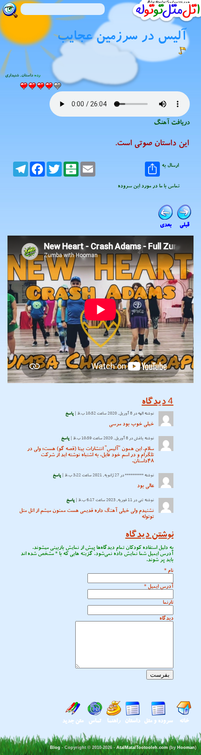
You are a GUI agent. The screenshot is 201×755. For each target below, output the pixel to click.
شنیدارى (12, 75)
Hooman (186, 747)
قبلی (184, 224)
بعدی (166, 224)
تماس (94, 720)
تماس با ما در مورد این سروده (148, 186)
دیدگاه (166, 618)
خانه (184, 720)
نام (170, 570)
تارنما (168, 602)
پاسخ (69, 413)
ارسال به (170, 166)
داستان (27, 75)
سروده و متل (158, 720)
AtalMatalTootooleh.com (142, 747)
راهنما (114, 720)
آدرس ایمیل (160, 586)
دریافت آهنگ (172, 122)
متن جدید (73, 720)
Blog (55, 747)
